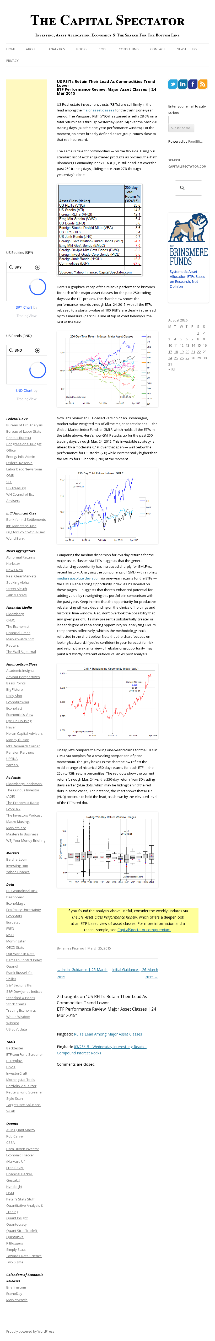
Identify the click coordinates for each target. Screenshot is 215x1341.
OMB (10, 475)
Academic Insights (20, 670)
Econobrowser (17, 702)
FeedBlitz (195, 141)
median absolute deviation (78, 578)
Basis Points (16, 683)
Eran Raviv (15, 1167)
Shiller (11, 979)
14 (193, 345)
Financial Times (18, 632)
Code (103, 49)
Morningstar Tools (20, 1079)
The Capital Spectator (107, 19)
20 (187, 351)
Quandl (12, 966)
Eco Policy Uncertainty (23, 909)
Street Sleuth (16, 588)
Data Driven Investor (22, 1148)
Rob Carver (15, 1136)
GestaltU (13, 1180)
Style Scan (14, 1098)
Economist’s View (19, 714)
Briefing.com (16, 1287)
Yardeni (12, 765)
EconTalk (13, 809)
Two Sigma (14, 1262)
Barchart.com (16, 859)
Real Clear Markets (21, 576)
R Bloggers (15, 1243)
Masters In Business (22, 834)
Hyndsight (14, 1186)
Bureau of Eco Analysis (24, 425)
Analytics (57, 49)
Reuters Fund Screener (24, 1092)
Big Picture (14, 689)
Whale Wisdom (18, 1016)
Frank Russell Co (19, 972)
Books (81, 49)
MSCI (10, 934)
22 (199, 351)
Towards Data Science (24, 1255)
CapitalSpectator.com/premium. (144, 929)
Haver (11, 727)
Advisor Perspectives (23, 676)
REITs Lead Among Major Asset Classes (108, 1034)
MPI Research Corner (23, 746)
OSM (10, 1192)
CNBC (10, 620)
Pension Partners (20, 752)
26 (182, 358)
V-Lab (10, 1111)
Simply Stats (16, 1249)
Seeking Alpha (17, 582)
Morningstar (16, 941)
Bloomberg (15, 614)
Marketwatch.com (20, 639)
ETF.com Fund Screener (24, 1054)
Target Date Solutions (23, 1104)
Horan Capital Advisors (24, 733)
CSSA (10, 1142)
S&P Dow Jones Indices (24, 991)
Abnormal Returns (20, 557)
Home (10, 49)
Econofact (14, 708)
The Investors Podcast (24, 815)
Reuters (12, 645)
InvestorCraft (16, 1073)
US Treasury (16, 488)
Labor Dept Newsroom (24, 469)
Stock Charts (16, 1004)
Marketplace (16, 827)
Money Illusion (17, 739)
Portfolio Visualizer (21, 1085)
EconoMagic (15, 903)
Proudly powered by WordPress (30, 1331)
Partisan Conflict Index (24, 960)
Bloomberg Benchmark (24, 783)
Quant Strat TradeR (22, 1230)
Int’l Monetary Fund (21, 525)
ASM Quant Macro (20, 1130)
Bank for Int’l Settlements (26, 519)
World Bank (15, 538)
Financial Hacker (19, 1174)
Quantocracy (17, 1224)
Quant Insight (17, 1218)
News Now (14, 569)
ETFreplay (14, 1060)
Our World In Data (20, 953)
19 (182, 351)
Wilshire (12, 1023)
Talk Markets (16, 595)
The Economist (17, 626)
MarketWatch (17, 1299)
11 (176, 345)
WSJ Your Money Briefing (25, 840)
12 (182, 345)
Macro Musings (18, 821)
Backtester (14, 1048)
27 (187, 358)
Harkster (13, 563)
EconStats (14, 916)
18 (176, 351)
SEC (9, 481)
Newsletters (187, 49)
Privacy (12, 60)
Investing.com (17, 865)
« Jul (171, 369)
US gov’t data (16, 1029)
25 (176, 358)
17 (170, 351)
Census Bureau (18, 437)
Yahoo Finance (18, 872)
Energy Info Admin (20, 456)
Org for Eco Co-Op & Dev (25, 532)
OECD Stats (15, 947)
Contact (157, 49)
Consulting (129, 49)
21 (193, 351)
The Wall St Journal (21, 651)
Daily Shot (14, 695)
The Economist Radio (22, 802)
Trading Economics (21, 1010)
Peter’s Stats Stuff (20, 1199)
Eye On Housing (18, 720)
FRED (10, 928)
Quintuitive (15, 1237)
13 (187, 345)
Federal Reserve (19, 462)
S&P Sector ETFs (19, 985)
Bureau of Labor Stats (23, 431)
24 (170, 358)
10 (170, 345)
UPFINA (12, 758)
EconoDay (14, 1293)
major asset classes (98, 110)
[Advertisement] (26, 158)
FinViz (10, 1067)
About (31, 49)
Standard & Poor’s (20, 997)
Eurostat (13, 922)
